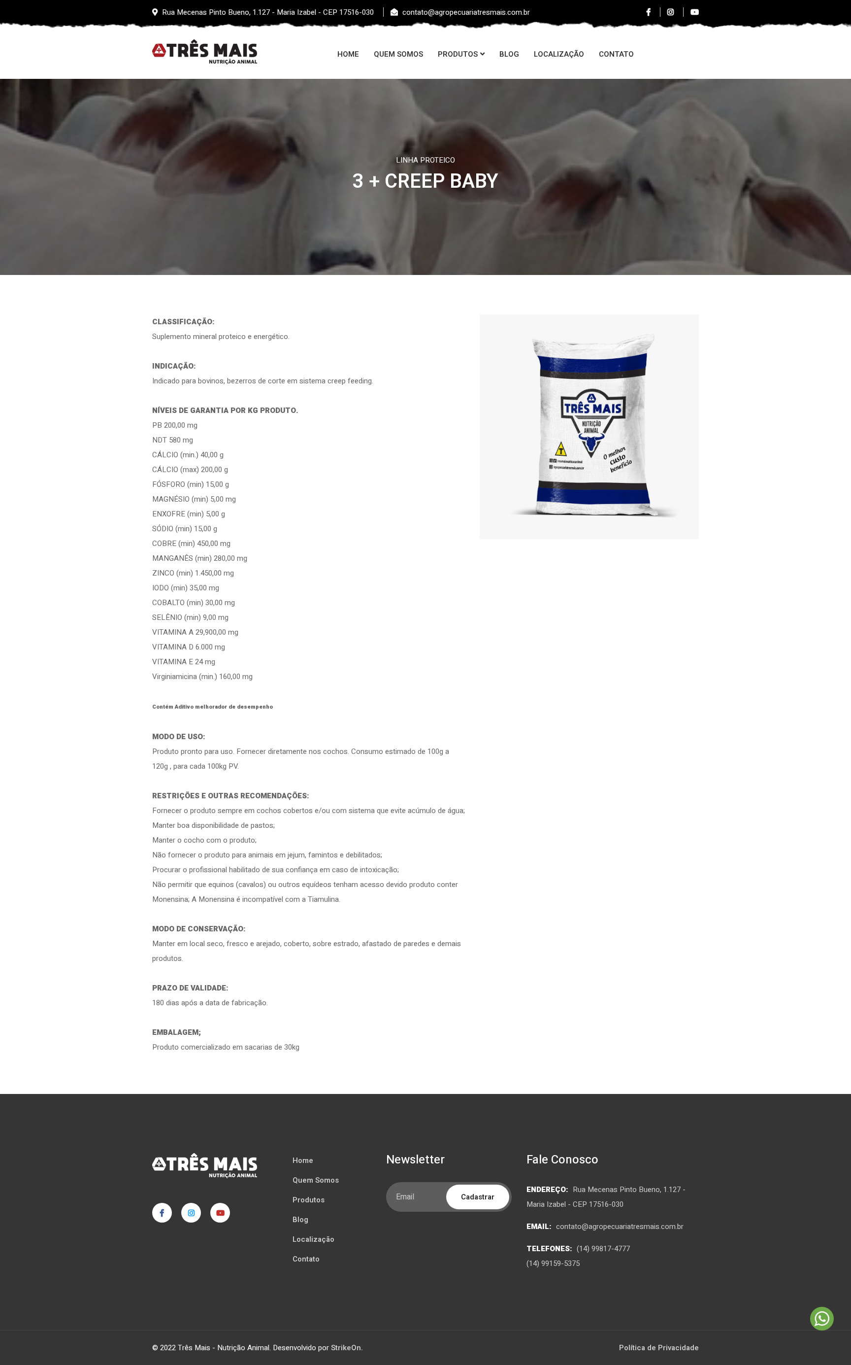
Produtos (458, 54)
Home (348, 54)
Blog (509, 54)
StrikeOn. (347, 1347)
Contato (616, 54)
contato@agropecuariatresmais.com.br (620, 1226)
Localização (559, 54)
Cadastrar (477, 1197)
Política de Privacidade (659, 1347)
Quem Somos (398, 54)
